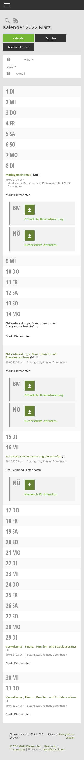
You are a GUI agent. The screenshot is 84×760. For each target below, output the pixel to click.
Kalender (19, 38)
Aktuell (20, 73)
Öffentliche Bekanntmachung (43, 219)
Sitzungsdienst (66, 736)
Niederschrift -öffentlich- (41, 245)
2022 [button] (10, 66)
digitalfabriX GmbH (54, 749)
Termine (51, 38)
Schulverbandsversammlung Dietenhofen (33, 456)
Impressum (18, 749)
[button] (30, 210)
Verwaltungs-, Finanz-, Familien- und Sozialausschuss (41, 646)
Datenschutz (51, 746)
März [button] (27, 59)
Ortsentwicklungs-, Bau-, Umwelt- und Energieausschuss (31, 355)
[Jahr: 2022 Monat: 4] (8, 73)
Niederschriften (18, 47)
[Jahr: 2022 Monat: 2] (8, 59)
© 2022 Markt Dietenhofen (25, 746)
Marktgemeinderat (18, 175)
